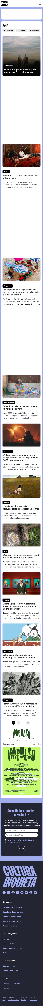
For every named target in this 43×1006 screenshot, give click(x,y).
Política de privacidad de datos (13, 999)
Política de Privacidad (13, 842)
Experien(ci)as (8, 944)
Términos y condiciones (33, 999)
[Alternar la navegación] (40, 3)
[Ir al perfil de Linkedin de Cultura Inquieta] (35, 892)
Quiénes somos (9, 966)
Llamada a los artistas (11, 984)
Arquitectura (8, 30)
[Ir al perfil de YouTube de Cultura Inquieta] (21, 892)
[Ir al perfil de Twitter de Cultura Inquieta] (8, 892)
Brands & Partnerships (11, 971)
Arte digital (21, 30)
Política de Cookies (24, 999)
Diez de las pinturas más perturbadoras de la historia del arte (21, 507)
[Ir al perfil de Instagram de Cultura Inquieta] (13, 892)
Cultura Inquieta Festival (12, 948)
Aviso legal (4, 999)
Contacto (6, 988)
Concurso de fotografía (12, 917)
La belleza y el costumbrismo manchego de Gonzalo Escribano (19, 656)
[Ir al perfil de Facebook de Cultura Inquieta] (4, 892)
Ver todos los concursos (12, 907)
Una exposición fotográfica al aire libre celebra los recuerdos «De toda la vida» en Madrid (21, 292)
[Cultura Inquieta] (4, 4)
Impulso (6, 939)
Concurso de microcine (12, 921)
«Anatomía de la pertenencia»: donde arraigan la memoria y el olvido (21, 556)
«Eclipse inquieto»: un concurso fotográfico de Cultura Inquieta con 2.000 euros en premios (20, 457)
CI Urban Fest (8, 953)
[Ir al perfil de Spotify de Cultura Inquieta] (26, 892)
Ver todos (36, 744)
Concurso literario (10, 926)
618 (28, 723)
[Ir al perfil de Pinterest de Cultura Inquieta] (30, 892)
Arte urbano (34, 30)
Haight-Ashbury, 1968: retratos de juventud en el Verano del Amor (20, 705)
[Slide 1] (21, 793)
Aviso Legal (27, 840)
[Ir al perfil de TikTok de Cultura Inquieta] (17, 892)
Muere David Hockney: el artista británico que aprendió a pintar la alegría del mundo (19, 606)
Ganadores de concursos (13, 912)
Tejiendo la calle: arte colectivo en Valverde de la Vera (20, 407)
